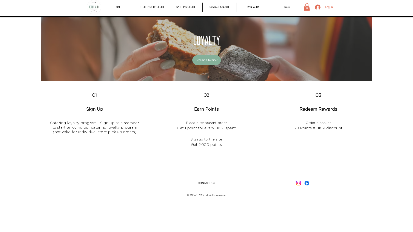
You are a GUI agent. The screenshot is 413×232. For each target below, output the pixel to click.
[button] (307, 7)
